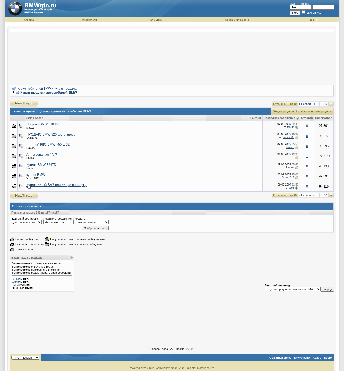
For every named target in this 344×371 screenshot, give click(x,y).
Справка (29, 19)
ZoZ (291, 187)
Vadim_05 (288, 137)
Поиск (311, 19)
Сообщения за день (237, 19)
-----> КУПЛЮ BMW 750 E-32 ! (49, 144)
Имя (292, 3)
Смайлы (17, 281)
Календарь (155, 19)
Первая (305, 103)
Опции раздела (283, 111)
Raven (290, 147)
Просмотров (323, 117)
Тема (29, 117)
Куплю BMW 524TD (41, 165)
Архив (317, 357)
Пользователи (88, 19)
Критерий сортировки (25, 218)
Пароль (304, 3)
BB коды (17, 278)
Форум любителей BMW (34, 88)
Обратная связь (280, 357)
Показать (79, 218)
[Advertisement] (172, 54)
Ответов (307, 117)
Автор (39, 117)
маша (290, 126)
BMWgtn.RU (302, 357)
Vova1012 (288, 177)
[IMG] (15, 284)
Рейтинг (255, 117)
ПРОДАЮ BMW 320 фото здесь (50, 134)
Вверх (328, 357)
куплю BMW (35, 175)
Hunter (290, 167)
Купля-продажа (65, 88)
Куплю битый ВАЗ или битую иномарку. (56, 185)
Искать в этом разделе (316, 111)
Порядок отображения (57, 218)
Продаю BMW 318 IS (42, 124)
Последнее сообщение (279, 117)
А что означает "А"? (41, 154)
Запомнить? (313, 12)
